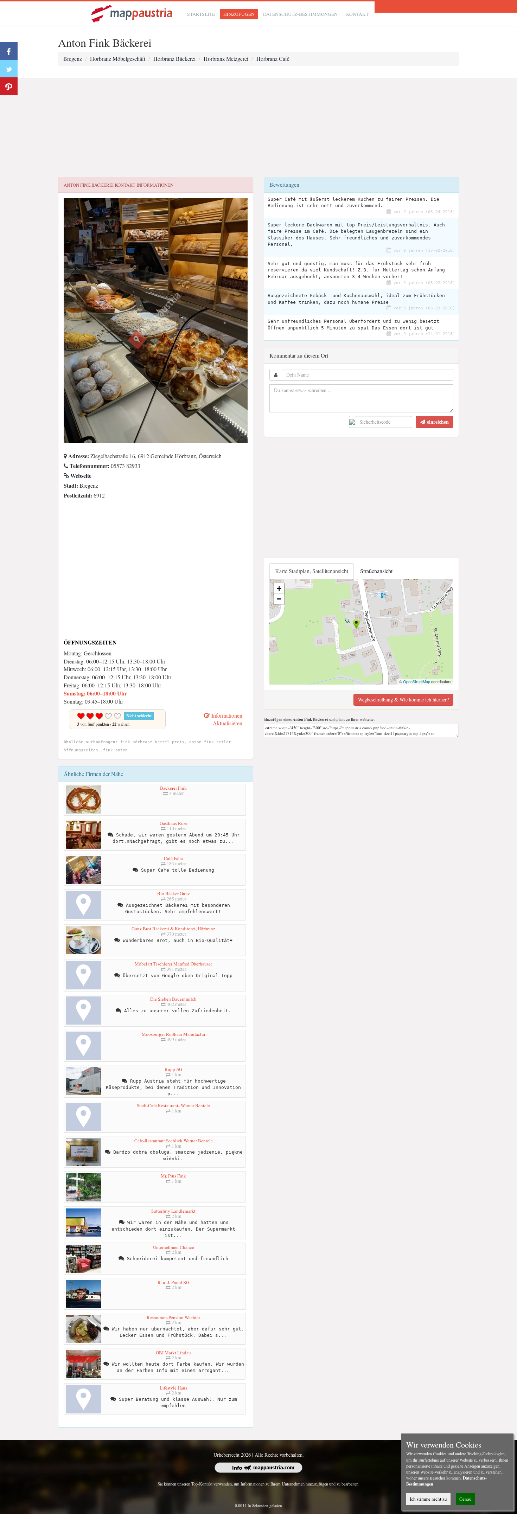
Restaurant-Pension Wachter (173, 1317)
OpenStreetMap (416, 681)
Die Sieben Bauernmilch (173, 999)
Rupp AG (173, 1069)
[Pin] (9, 86)
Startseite (201, 14)
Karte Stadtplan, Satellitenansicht (311, 571)
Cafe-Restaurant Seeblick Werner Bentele (173, 1140)
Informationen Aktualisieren (226, 719)
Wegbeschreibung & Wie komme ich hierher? (403, 699)
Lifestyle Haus (173, 1388)
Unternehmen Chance (173, 1247)
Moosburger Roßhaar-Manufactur (173, 1034)
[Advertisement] (258, 128)
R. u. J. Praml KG (173, 1282)
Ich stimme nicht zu (428, 1499)
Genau (465, 1499)
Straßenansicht (376, 571)
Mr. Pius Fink (173, 1176)
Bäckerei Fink (173, 788)
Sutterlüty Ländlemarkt (173, 1211)
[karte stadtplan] (132, 13)
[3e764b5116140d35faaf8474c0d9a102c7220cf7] (65, 505)
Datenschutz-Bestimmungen (300, 14)
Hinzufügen (239, 14)
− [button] (279, 599)
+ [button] (279, 588)
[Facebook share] (9, 51)
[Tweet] (9, 68)
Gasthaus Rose (173, 823)
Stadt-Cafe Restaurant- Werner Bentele (173, 1105)
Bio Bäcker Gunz (173, 893)
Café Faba (173, 858)
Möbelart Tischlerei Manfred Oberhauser (173, 964)
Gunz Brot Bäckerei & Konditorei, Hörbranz (173, 928)
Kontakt (357, 14)
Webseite (80, 475)
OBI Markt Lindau (173, 1352)
